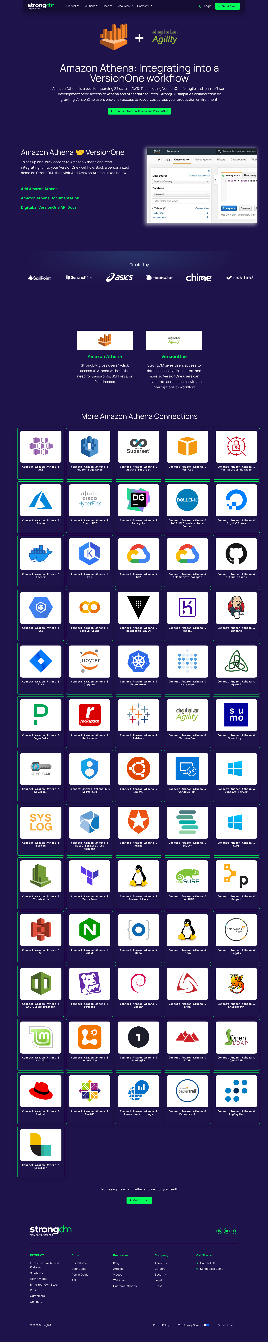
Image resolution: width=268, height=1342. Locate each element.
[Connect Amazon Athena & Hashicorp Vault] (138, 615)
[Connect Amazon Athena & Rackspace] (89, 722)
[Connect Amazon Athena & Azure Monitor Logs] (138, 1098)
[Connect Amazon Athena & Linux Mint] (41, 1044)
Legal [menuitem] (158, 1280)
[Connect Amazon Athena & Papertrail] (187, 1098)
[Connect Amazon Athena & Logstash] (41, 1152)
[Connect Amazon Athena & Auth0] (138, 829)
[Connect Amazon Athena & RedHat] (41, 1098)
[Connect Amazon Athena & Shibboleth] (236, 991)
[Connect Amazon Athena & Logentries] (89, 1044)
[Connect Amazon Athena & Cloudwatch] (41, 883)
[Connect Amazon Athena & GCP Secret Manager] (187, 561)
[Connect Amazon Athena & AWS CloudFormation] (41, 991)
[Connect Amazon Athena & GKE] (41, 615)
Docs (106, 6)
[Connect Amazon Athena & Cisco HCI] (89, 507)
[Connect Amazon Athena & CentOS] (89, 1098)
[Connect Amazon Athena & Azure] (41, 507)
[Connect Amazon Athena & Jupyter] (89, 668)
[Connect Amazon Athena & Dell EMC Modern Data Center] (187, 507)
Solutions (89, 6)
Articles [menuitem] (118, 1269)
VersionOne (174, 356)
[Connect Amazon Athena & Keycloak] (41, 776)
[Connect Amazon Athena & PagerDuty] (41, 722)
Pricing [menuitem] (34, 1290)
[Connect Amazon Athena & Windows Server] (236, 776)
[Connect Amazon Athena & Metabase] (187, 668)
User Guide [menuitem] (79, 1269)
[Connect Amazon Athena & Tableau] (138, 722)
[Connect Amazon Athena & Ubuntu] (138, 776)
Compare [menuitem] (36, 1302)
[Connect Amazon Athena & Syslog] (41, 829)
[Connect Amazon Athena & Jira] (41, 668)
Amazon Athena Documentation (50, 198)
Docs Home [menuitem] (79, 1263)
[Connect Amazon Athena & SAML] (187, 991)
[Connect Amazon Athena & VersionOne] (187, 722)
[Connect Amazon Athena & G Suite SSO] (89, 776)
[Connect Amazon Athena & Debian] (138, 991)
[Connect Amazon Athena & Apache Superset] (138, 453)
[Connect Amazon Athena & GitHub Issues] (236, 561)
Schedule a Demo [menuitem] (211, 1269)
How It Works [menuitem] (38, 1279)
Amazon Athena (105, 356)
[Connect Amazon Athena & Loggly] (236, 937)
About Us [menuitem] (161, 1263)
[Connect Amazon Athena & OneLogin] (138, 1044)
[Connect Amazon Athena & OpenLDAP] (236, 1044)
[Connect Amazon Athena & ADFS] (236, 829)
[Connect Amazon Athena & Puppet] (236, 883)
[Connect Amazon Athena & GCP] (138, 561)
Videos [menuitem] (117, 1274)
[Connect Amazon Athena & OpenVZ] (236, 668)
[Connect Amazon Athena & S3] (41, 937)
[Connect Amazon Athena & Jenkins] (236, 615)
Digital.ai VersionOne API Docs (49, 207)
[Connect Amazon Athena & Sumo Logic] (236, 722)
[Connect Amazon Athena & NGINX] (89, 937)
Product (71, 6)
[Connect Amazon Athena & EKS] (89, 561)
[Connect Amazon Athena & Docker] (41, 561)
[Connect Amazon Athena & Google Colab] (89, 615)
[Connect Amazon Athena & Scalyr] (187, 829)
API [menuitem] (74, 1280)
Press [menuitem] (158, 1286)
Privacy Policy (161, 1325)
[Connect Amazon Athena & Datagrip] (138, 507)
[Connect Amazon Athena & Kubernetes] (138, 668)
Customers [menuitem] (37, 1296)
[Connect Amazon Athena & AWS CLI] (187, 453)
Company (143, 6)
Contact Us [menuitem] (207, 1263)
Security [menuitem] (160, 1274)
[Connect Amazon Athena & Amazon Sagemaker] (89, 453)
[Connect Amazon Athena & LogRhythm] (236, 1098)
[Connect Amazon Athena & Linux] (187, 937)
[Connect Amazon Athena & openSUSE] (187, 883)
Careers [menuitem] (160, 1269)
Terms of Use (225, 1325)
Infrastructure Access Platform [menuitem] (44, 1265)
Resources (123, 6)
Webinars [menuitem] (119, 1280)
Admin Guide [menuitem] (80, 1274)
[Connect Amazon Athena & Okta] (138, 937)
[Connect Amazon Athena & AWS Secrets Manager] (236, 453)
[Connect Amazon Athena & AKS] (41, 453)
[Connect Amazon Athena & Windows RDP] (187, 776)
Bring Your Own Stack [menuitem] (44, 1284)
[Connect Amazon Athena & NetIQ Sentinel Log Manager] (89, 829)
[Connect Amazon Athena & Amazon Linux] (138, 883)
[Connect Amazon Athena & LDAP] (187, 1044)
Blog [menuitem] (116, 1263)
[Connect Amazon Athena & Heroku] (187, 615)
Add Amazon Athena (39, 188)
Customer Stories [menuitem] (125, 1286)
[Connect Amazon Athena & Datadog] (89, 991)
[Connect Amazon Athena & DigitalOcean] (236, 507)
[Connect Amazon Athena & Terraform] (89, 883)
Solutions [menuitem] (36, 1273)
